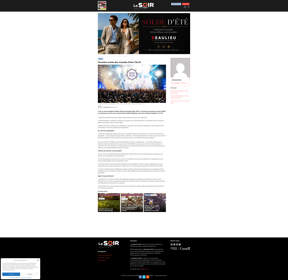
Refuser (30, 274)
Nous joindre (102, 260)
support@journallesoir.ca (179, 83)
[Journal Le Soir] (144, 6)
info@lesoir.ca (144, 269)
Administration (107, 107)
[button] (38, 260)
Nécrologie (176, 4)
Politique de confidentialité (14, 277)
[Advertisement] (132, 223)
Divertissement (101, 56)
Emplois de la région (104, 258)
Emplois (186, 4)
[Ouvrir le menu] (185, 7)
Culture (107, 56)
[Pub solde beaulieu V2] (144, 33)
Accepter (11, 274)
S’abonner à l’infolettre (105, 255)
